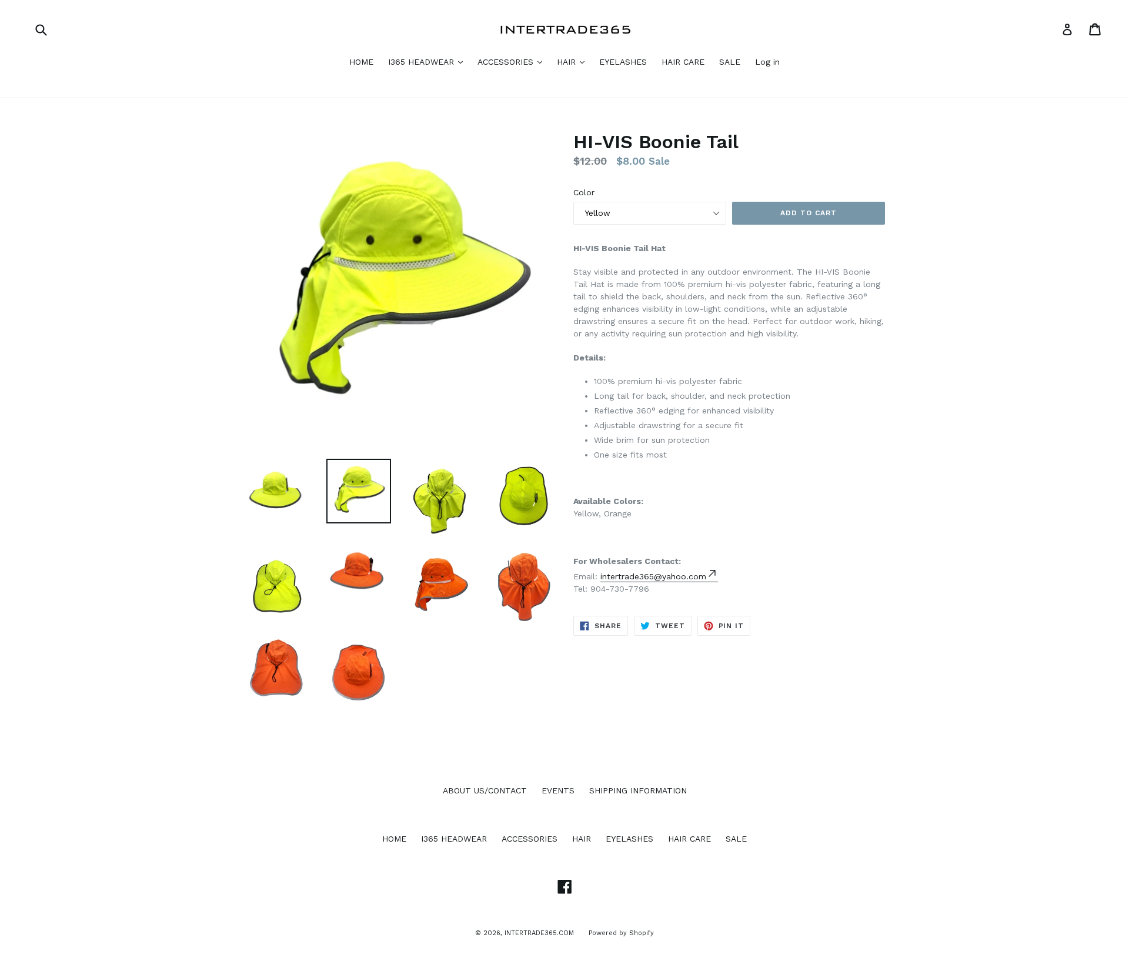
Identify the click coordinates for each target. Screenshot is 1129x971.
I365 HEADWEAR (422, 61)
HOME (361, 61)
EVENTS (558, 790)
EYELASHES (623, 61)
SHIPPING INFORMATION (638, 790)
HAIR (568, 61)
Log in (767, 61)
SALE (729, 61)
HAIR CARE (683, 61)
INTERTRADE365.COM (539, 933)
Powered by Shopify (621, 933)
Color (583, 192)
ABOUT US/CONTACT (485, 790)
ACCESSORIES (506, 61)
